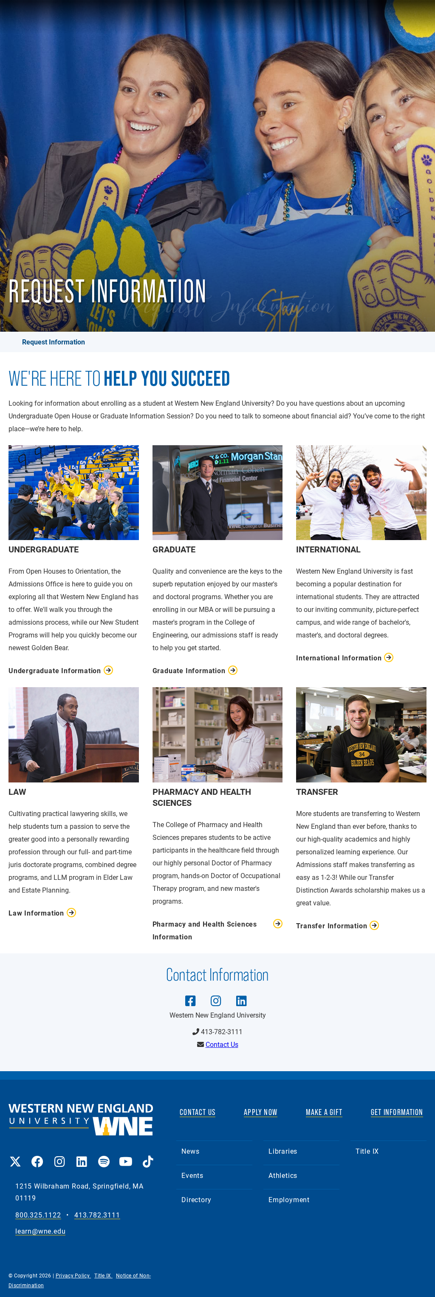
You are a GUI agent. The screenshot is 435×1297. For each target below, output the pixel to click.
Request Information (53, 341)
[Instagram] (215, 995)
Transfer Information (331, 925)
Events (192, 1175)
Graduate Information (189, 670)
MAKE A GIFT (324, 1112)
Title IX (367, 1150)
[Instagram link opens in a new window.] (59, 1155)
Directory (196, 1199)
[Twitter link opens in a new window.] (15, 1155)
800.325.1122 (38, 1215)
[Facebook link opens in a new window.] (37, 1155)
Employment (289, 1199)
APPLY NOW (260, 1112)
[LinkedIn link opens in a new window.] (81, 1155)
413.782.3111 (97, 1215)
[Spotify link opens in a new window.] (103, 1155)
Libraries (282, 1150)
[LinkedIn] (241, 995)
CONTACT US (197, 1112)
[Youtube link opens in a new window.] (126, 1155)
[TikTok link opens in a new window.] (148, 1155)
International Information (338, 657)
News (190, 1150)
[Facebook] (190, 995)
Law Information (36, 912)
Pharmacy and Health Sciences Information (205, 930)
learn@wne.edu (40, 1231)
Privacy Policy (73, 1275)
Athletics (282, 1175)
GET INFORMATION (397, 1112)
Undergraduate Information (54, 670)
